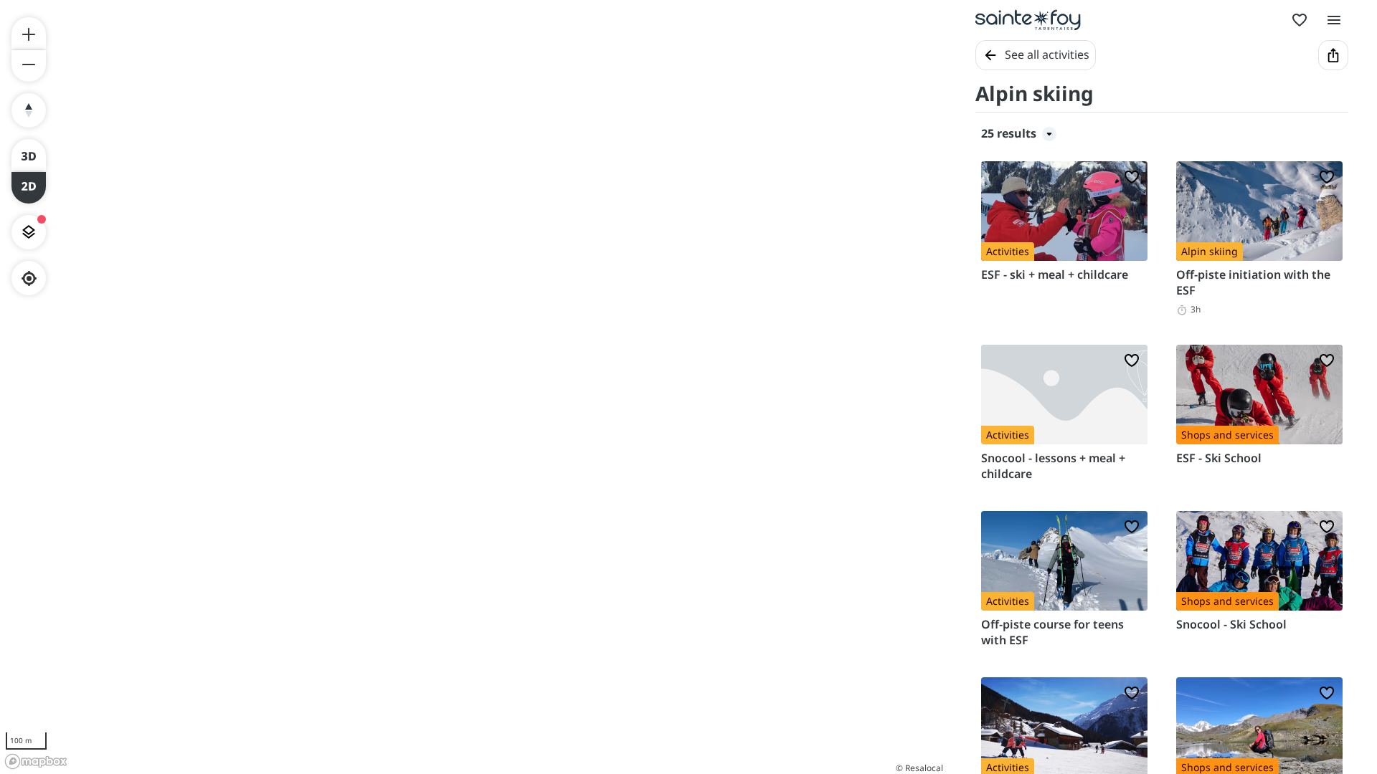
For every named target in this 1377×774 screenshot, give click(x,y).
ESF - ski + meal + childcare (1054, 274)
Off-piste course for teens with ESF (1052, 632)
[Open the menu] (1334, 20)
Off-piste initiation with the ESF (1253, 282)
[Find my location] (29, 278)
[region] (473, 387)
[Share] (1333, 55)
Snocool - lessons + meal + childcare (1053, 466)
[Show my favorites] (1299, 20)
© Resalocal (919, 768)
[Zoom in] (28, 33)
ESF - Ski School (1219, 458)
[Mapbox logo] (35, 761)
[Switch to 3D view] (28, 155)
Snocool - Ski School (1231, 624)
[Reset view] (28, 110)
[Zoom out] (28, 66)
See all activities (1047, 54)
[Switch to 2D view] (28, 188)
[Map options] (28, 232)
